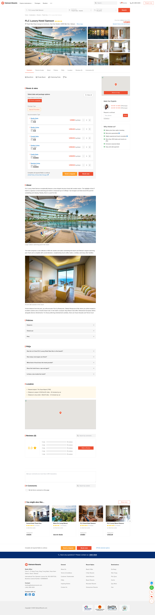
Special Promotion (34, 109)
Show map (80, 24)
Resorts (39, 15)
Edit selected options (104, 548)
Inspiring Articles (65, 583)
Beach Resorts (90, 580)
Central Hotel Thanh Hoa (33, 523)
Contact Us (64, 587)
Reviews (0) (79, 70)
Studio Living (35, 127)
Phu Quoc (114, 576)
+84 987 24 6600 (115, 105)
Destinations (32, 15)
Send (125, 115)
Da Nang (113, 569)
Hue (112, 587)
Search (124, 10)
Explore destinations (26, 3)
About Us (63, 569)
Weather (45, 3)
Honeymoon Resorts (92, 587)
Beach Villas (89, 569)
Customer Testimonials (67, 576)
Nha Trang (114, 573)
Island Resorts (90, 576)
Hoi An (113, 580)
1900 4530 (93, 555)
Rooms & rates (39, 70)
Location (70, 70)
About (48, 70)
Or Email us (106, 118)
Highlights (29, 70)
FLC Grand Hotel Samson (88, 523)
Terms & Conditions (66, 573)
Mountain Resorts (91, 583)
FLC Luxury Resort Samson (115, 523)
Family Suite (34, 154)
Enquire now (148, 3)
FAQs (62, 70)
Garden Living (35, 145)
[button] (60, 412)
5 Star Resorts (90, 573)
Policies (56, 70)
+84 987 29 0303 (115, 108)
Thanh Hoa (45, 15)
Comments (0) (90, 70)
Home (26, 15)
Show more (124, 502)
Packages (37, 3)
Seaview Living (35, 163)
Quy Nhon (114, 583)
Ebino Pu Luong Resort (60, 523)
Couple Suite (35, 136)
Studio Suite (34, 118)
